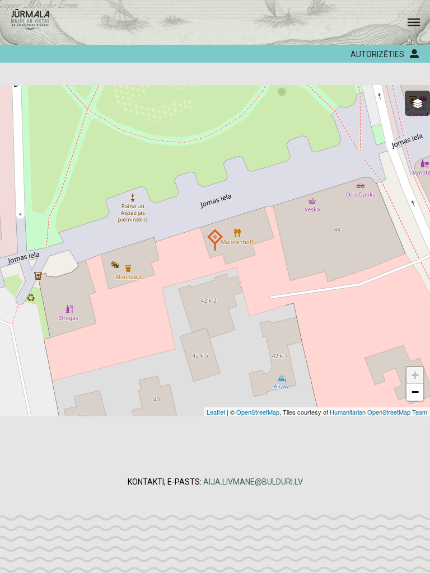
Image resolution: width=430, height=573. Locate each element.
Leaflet (216, 411)
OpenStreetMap (257, 411)
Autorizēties (377, 54)
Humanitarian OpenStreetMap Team (378, 411)
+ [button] (415, 375)
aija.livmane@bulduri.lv (253, 481)
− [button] (415, 392)
